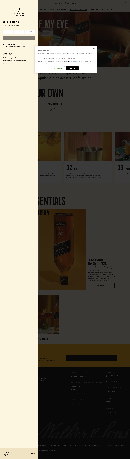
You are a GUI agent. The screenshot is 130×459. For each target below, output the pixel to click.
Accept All (72, 68)
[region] (66, 59)
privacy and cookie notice (74, 61)
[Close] (94, 48)
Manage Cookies (58, 68)
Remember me (10, 44)
